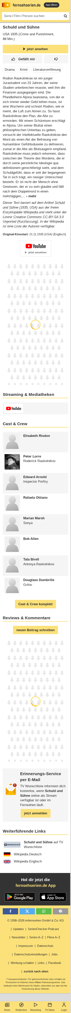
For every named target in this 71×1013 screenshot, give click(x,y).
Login (64, 1010)
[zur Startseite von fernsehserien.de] (6, 5)
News (7, 1010)
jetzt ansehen (37, 49)
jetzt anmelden (35, 813)
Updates (18, 929)
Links (41, 962)
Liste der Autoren (26, 226)
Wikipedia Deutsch (27, 854)
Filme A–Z (53, 937)
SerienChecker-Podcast (43, 929)
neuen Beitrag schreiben (35, 630)
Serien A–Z (36, 937)
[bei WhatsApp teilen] (43, 911)
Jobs (54, 954)
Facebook (54, 962)
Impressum (25, 945)
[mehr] (29, 196)
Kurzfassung (27, 221)
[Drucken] (60, 911)
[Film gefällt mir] (22, 59)
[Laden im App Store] (52, 897)
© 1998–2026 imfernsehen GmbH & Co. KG (35, 920)
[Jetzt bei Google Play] (20, 897)
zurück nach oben (36, 971)
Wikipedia (30, 212)
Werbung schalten (22, 962)
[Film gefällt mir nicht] (56, 59)
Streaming (35, 1010)
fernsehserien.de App (36, 885)
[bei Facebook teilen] (10, 911)
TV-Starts (50, 1010)
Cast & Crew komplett (35, 604)
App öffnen (51, 5)
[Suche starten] (65, 16)
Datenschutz (45, 945)
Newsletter (18, 937)
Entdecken (21, 1010)
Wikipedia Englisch (28, 861)
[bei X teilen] (27, 911)
